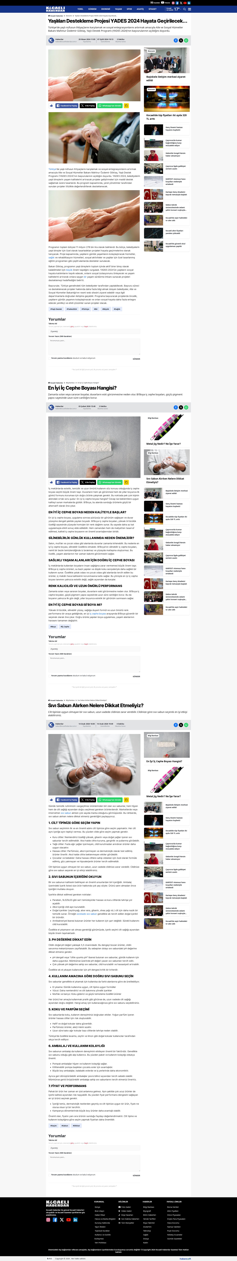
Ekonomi (69, 16)
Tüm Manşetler (127, 1223)
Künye (97, 1207)
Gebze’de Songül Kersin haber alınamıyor (175, 154)
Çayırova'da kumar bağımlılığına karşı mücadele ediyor (174, 143)
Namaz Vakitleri (174, 1227)
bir (85, 276)
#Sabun (65, 1125)
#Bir (96, 309)
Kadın (145, 1242)
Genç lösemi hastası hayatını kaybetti (174, 128)
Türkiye (52, 169)
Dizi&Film (147, 1227)
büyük (69, 270)
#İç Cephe (65, 626)
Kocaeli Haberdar (56, 16)
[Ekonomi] (167, 60)
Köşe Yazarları (127, 1215)
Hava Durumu (173, 1223)
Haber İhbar (100, 1215)
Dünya (146, 1238)
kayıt (86, 326)
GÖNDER (136, 359)
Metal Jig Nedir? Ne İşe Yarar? (163, 443)
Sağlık (145, 1234)
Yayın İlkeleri (100, 1227)
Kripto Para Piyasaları (176, 1219)
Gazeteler (157, 3)
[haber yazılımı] (185, 1258)
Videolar (167, 3)
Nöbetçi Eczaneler (174, 1234)
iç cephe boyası (98, 613)
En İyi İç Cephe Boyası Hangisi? (164, 761)
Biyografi (147, 1211)
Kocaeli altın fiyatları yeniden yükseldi (174, 231)
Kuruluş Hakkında (102, 1223)
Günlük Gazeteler (174, 1238)
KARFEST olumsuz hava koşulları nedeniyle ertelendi (175, 181)
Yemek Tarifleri (149, 1219)
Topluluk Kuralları (102, 1230)
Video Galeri (126, 1211)
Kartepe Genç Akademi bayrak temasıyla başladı (176, 193)
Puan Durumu (173, 1230)
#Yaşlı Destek (56, 309)
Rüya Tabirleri (149, 1223)
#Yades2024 (72, 309)
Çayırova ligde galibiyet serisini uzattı (176, 167)
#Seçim (53, 1125)
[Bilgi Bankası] (167, 427)
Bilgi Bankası (70, 383)
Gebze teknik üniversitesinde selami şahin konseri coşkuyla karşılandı (175, 207)
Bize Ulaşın (99, 1211)
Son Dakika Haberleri (130, 1219)
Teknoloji (147, 1230)
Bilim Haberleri (149, 1215)
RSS (50, 1258)
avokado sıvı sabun (87, 914)
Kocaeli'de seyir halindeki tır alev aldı (176, 219)
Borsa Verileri (173, 1207)
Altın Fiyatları (172, 1211)
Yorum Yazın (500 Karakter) (60, 336)
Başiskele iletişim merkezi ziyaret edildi (177, 492)
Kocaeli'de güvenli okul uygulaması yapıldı (175, 244)
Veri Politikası (100, 1242)
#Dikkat (76, 1125)
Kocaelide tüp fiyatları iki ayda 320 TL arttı (176, 518)
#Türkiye (85, 309)
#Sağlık (117, 309)
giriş (72, 326)
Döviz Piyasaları (174, 1215)
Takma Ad (53, 323)
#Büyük (105, 309)
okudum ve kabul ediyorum (73, 358)
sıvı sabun (66, 813)
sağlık (51, 257)
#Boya (53, 626)
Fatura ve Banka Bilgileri (105, 1219)
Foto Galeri (126, 1207)
